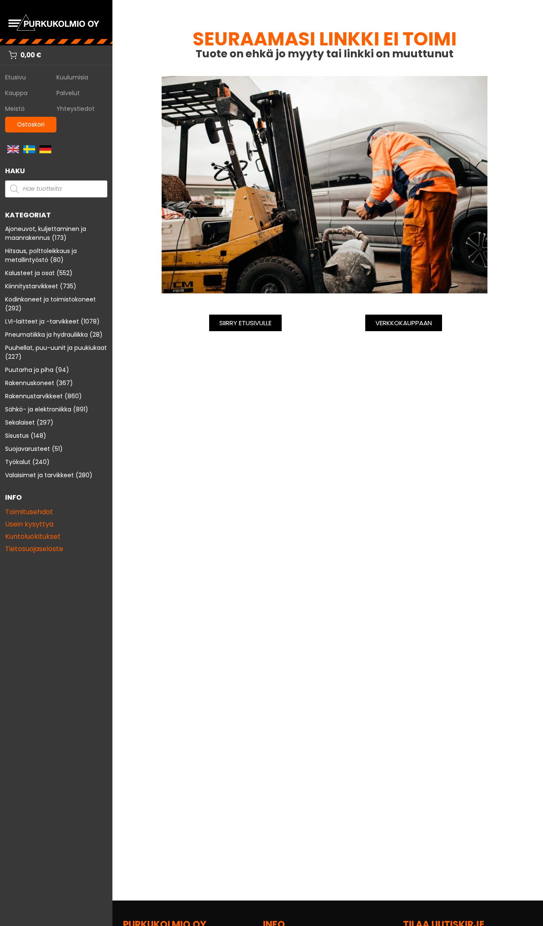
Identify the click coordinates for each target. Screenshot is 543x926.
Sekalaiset (20, 422)
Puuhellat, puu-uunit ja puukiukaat (56, 347)
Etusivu (15, 77)
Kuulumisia (72, 77)
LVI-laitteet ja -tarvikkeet (42, 321)
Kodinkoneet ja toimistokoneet (50, 299)
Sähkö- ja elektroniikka (38, 409)
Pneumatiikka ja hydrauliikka (46, 334)
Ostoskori (31, 124)
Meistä (15, 108)
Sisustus (17, 435)
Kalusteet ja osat (30, 273)
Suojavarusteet (27, 449)
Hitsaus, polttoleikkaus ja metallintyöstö (41, 255)
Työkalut (18, 462)
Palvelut (68, 93)
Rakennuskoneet (29, 383)
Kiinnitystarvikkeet (31, 286)
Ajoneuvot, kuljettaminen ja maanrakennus (45, 233)
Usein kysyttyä (29, 524)
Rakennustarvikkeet (34, 396)
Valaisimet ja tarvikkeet (39, 475)
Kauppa (16, 93)
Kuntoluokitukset (33, 536)
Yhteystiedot (75, 108)
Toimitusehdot (29, 512)
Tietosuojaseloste (34, 549)
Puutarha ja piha (29, 370)
